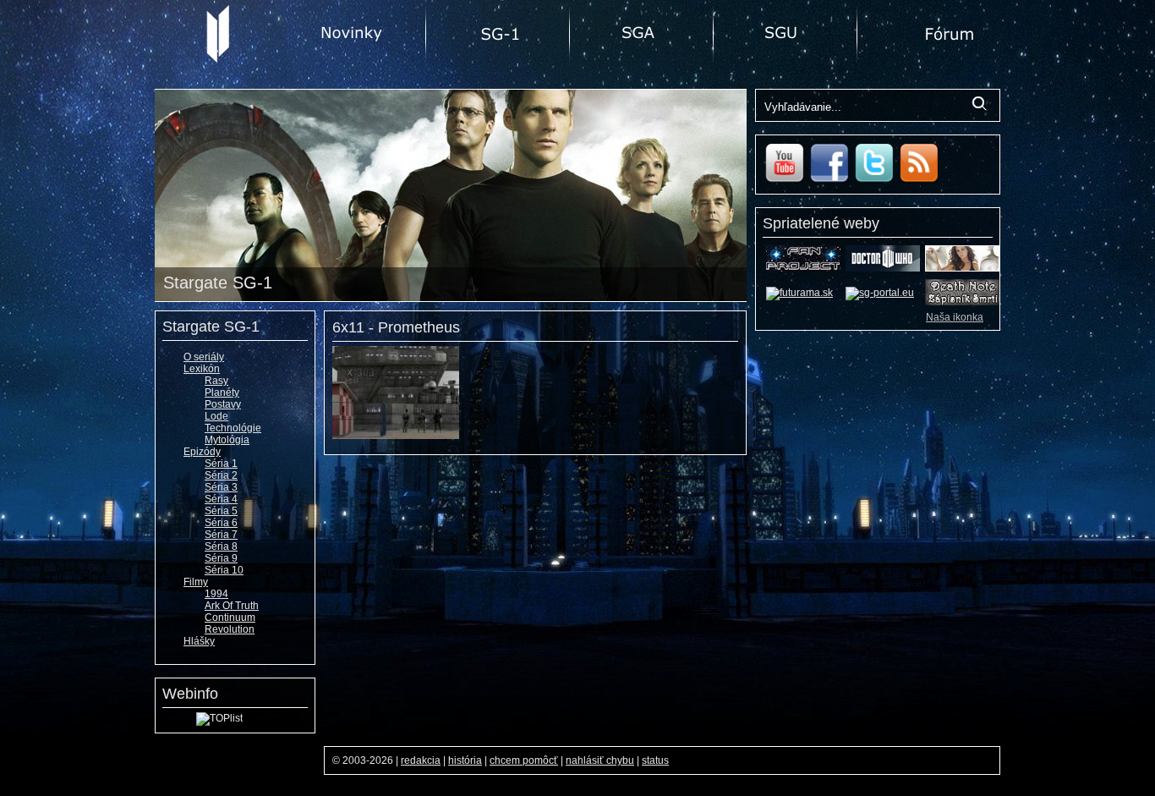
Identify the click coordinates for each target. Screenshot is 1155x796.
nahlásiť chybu (600, 760)
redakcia (421, 760)
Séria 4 (221, 499)
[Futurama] (799, 293)
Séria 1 (221, 463)
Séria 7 (221, 535)
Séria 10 (224, 570)
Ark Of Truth (232, 606)
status (655, 760)
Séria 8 (221, 546)
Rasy (216, 381)
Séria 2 (221, 475)
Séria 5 (221, 511)
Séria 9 (221, 558)
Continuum (230, 617)
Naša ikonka (954, 317)
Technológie (233, 428)
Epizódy (202, 452)
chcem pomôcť (524, 760)
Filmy (195, 582)
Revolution (230, 629)
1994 (216, 594)
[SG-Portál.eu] (880, 293)
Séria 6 (221, 523)
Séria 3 (221, 487)
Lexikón (201, 369)
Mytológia (227, 440)
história (465, 760)
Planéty (222, 392)
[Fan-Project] (803, 268)
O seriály (203, 357)
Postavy (223, 404)
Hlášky (199, 641)
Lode (216, 416)
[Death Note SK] (962, 302)
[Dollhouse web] (962, 268)
